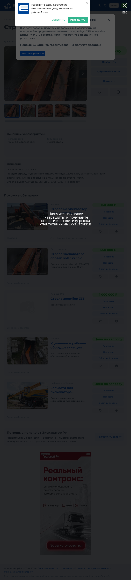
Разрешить (77, 19)
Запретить (58, 19)
